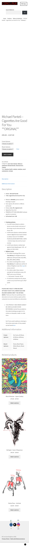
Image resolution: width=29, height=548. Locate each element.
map (23, 266)
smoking (20, 169)
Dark (11, 163)
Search (14, 545)
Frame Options (6, 141)
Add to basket (8, 154)
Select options (14, 403)
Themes (4, 167)
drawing (7, 169)
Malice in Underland (17, 18)
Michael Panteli (11, 165)
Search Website (10, 10)
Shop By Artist (19, 165)
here (14, 325)
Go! (25, 12)
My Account (5, 545)
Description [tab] (5, 179)
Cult (9, 163)
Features (9, 18)
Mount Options (6, 147)
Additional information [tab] (8, 183)
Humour (15, 163)
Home (4, 18)
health (11, 169)
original (15, 169)
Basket (22, 544)
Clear (17, 149)
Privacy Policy (5, 539)
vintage (11, 171)
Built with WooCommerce (18, 539)
